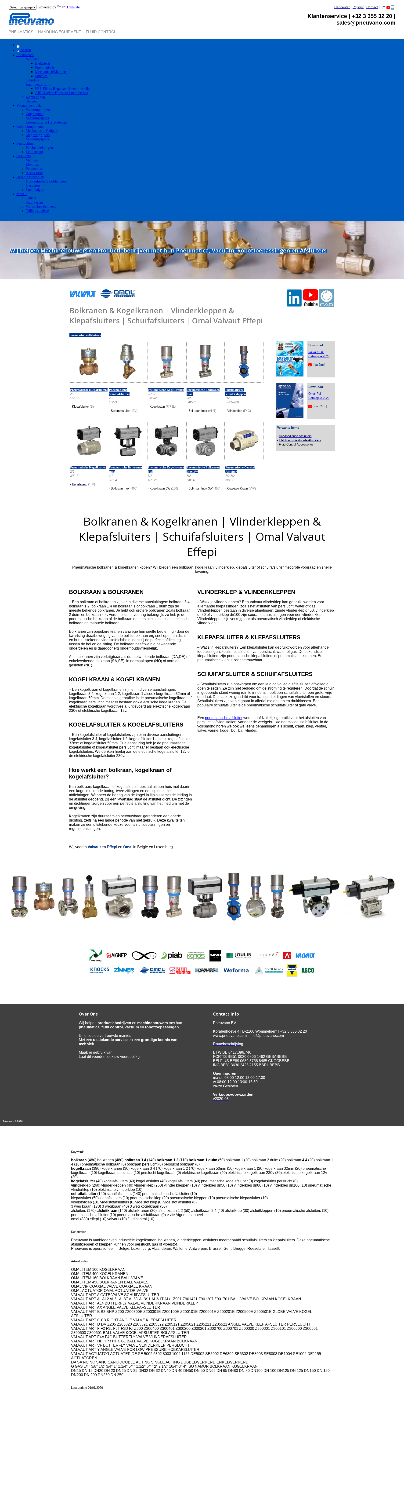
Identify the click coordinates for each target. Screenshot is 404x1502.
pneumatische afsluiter (223, 718)
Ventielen (33, 59)
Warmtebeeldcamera (41, 206)
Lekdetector (34, 152)
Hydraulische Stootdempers (46, 181)
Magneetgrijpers (38, 135)
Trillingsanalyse (37, 211)
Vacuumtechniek (28, 105)
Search (25, 50)
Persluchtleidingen (39, 148)
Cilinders (32, 80)
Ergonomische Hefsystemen (46, 122)
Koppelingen (35, 97)
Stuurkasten (34, 202)
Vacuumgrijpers (37, 118)
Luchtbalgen (35, 190)
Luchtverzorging (38, 84)
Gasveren (33, 185)
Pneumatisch (44, 67)
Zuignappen (34, 114)
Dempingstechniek (30, 177)
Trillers (31, 198)
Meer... (21, 194)
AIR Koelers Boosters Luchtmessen (61, 93)
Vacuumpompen (38, 110)
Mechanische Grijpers (42, 131)
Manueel (32, 160)
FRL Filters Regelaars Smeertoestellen (63, 89)
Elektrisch (42, 63)
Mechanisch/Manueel (51, 72)
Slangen (32, 101)
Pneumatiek (25, 55)
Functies (41, 76)
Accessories (34, 173)
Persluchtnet (25, 143)
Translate (73, 7)
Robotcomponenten (30, 126)
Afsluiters (23, 156)
